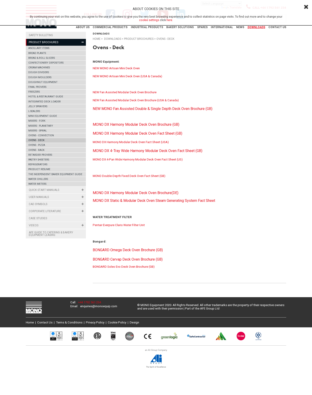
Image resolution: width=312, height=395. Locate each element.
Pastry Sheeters (38, 159)
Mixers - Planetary (40, 125)
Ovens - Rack (36, 150)
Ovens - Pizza (36, 145)
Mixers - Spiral (37, 130)
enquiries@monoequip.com (98, 306)
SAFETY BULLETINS (41, 35)
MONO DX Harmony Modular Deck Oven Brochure (132, 193)
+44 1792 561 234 (89, 302)
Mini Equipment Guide (42, 116)
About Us (83, 27)
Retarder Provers (40, 154)
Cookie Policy (117, 322)
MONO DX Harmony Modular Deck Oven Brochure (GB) (136, 124)
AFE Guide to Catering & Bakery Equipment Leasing (51, 234)
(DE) (175, 193)
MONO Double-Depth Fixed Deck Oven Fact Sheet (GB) (129, 176)
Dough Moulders (39, 77)
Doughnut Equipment (43, 82)
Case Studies (38, 218)
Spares (202, 27)
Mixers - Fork (36, 120)
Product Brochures (138, 38)
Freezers (34, 91)
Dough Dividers (38, 72)
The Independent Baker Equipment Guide (55, 174)
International (222, 27)
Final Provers (37, 86)
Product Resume (39, 169)
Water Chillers (38, 179)
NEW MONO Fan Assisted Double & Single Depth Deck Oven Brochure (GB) (152, 109)
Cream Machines (39, 67)
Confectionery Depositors (45, 62)
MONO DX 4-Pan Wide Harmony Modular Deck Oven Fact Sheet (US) (138, 159)
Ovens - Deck (36, 140)
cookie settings (149, 20)
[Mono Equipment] (34, 308)
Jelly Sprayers (37, 106)
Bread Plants (37, 53)
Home (96, 38)
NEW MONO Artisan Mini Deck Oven (116, 68)
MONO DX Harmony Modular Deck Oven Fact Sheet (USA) (131, 142)
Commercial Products (110, 27)
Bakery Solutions (180, 27)
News (240, 27)
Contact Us (277, 27)
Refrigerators (37, 164)
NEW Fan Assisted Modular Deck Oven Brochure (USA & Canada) (136, 100)
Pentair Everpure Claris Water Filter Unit (119, 225)
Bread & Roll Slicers (41, 57)
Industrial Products (147, 27)
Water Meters (37, 183)
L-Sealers (34, 111)
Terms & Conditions (69, 322)
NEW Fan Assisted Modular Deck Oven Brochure (124, 92)
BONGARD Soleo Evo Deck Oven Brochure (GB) (124, 266)
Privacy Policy (95, 322)
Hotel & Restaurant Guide (45, 96)
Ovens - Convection (41, 135)
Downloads (256, 27)
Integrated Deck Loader (44, 101)
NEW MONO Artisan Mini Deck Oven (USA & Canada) (127, 76)
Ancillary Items (38, 48)
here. (170, 20)
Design (134, 322)
